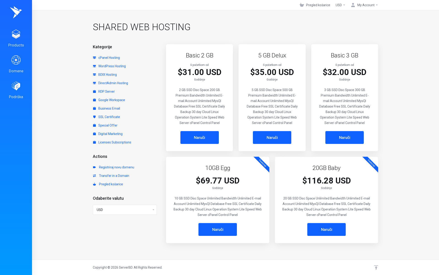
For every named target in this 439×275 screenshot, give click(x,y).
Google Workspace (111, 100)
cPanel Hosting (109, 57)
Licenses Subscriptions (114, 142)
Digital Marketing (110, 134)
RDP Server (106, 91)
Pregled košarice (110, 184)
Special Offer (108, 125)
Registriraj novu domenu (116, 167)
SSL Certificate (109, 117)
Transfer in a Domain (113, 176)
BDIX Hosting (107, 74)
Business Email (109, 108)
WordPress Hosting (112, 66)
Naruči (199, 137)
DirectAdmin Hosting (113, 83)
